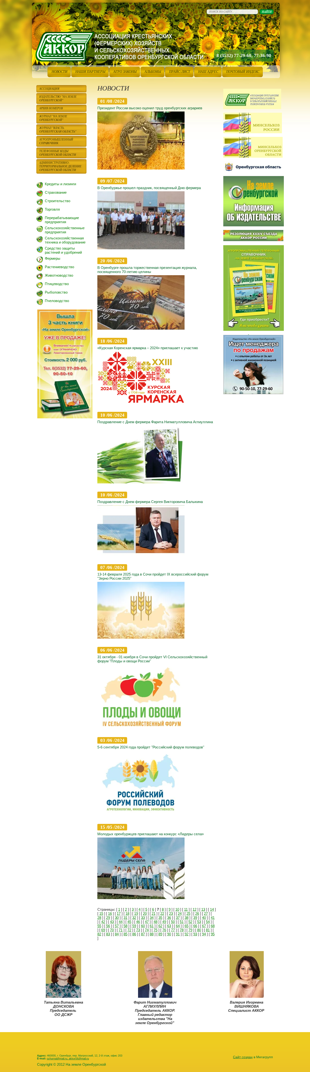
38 (186, 918)
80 (199, 930)
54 (208, 922)
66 (195, 926)
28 (99, 918)
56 (108, 926)
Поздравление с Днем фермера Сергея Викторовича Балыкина (150, 502)
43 (112, 922)
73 (138, 930)
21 (153, 913)
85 (125, 934)
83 (108, 934)
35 (160, 918)
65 (186, 926)
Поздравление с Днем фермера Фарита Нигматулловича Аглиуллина (155, 422)
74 (147, 930)
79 (190, 930)
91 (178, 934)
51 (182, 922)
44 (121, 922)
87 (143, 934)
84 (117, 934)
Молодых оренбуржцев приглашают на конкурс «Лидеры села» (150, 834)
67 (204, 926)
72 (129, 930)
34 (152, 918)
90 (169, 934)
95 (213, 934)
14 (212, 909)
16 (110, 913)
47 (147, 922)
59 (134, 926)
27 (206, 913)
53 (199, 922)
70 (112, 930)
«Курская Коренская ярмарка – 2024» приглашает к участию (147, 348)
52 (190, 922)
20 (145, 913)
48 (155, 922)
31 (125, 918)
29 (108, 918)
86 (134, 934)
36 (169, 918)
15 (101, 913)
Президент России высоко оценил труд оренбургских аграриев (149, 108)
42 (103, 922)
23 (171, 913)
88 (152, 934)
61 (152, 926)
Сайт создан (243, 1057)
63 (169, 926)
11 (186, 909)
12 (194, 909)
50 (173, 922)
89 (160, 934)
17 (119, 913)
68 (213, 926)
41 (213, 918)
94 (204, 934)
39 (195, 918)
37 (178, 918)
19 (136, 913)
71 (121, 930)
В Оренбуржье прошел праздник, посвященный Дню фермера (149, 188)
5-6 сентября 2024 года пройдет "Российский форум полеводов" (150, 747)
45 (129, 922)
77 (173, 930)
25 (188, 913)
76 (164, 930)
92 (186, 934)
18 (127, 913)
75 (155, 930)
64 (178, 926)
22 (162, 913)
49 (164, 922)
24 (180, 913)
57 (117, 926)
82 (99, 934)
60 (143, 926)
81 (208, 930)
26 (197, 913)
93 (195, 934)
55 (99, 926)
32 (134, 918)
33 (143, 918)
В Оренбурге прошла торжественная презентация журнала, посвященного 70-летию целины (147, 270)
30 (117, 918)
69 (103, 930)
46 (138, 922)
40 (204, 918)
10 (177, 909)
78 (182, 930)
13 (203, 909)
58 (125, 926)
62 (160, 926)
